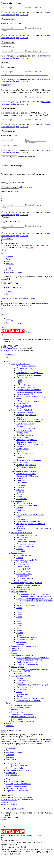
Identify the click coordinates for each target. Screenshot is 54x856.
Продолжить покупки (10, 187)
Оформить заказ (26, 187)
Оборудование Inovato (20, 462)
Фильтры (15, 648)
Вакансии (10, 755)
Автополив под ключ (20, 707)
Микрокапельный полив (21, 533)
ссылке (30, 247)
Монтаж (14, 710)
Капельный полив (19, 501)
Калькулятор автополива (16, 786)
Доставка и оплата (14, 272)
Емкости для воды (19, 592)
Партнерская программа (21, 705)
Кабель (14, 653)
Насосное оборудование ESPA (24, 560)
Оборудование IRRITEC (21, 671)
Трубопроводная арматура (22, 655)
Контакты (10, 263)
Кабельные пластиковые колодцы (25, 646)
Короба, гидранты (18, 553)
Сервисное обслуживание (22, 714)
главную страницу (43, 741)
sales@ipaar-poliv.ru (9, 804)
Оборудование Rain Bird (21, 410)
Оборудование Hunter (20, 363)
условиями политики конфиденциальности (25, 13)
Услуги (9, 259)
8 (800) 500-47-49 (8, 348)
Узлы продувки (17, 667)
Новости (9, 270)
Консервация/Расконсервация (23, 716)
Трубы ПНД (16, 651)
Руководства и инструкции (22, 721)
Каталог (9, 257)
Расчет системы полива (25, 298)
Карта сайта (11, 759)
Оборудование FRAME (21, 676)
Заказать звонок (8, 298)
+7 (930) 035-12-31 (9, 350)
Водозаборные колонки (21, 589)
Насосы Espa (11, 772)
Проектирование (18, 712)
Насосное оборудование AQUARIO (26, 583)
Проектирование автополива (18, 784)
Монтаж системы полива (17, 788)
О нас (8, 268)
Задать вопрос (7, 795)
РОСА (8, 261)
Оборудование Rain (19, 437)
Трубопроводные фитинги (17, 770)
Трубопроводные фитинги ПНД (25, 471)
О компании (11, 748)
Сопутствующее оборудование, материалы (29, 669)
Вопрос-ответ (17, 719)
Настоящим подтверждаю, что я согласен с (25, 13)
